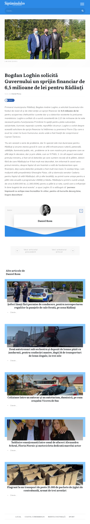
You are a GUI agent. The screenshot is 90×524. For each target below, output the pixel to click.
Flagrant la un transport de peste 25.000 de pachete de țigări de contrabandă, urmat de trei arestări (45, 481)
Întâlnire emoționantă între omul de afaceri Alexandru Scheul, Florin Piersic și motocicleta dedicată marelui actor (45, 436)
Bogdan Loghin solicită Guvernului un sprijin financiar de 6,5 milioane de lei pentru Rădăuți (45, 81)
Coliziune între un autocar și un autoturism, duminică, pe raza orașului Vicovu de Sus (45, 391)
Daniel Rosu (13, 274)
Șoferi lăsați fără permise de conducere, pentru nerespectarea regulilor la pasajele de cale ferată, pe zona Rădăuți (45, 298)
